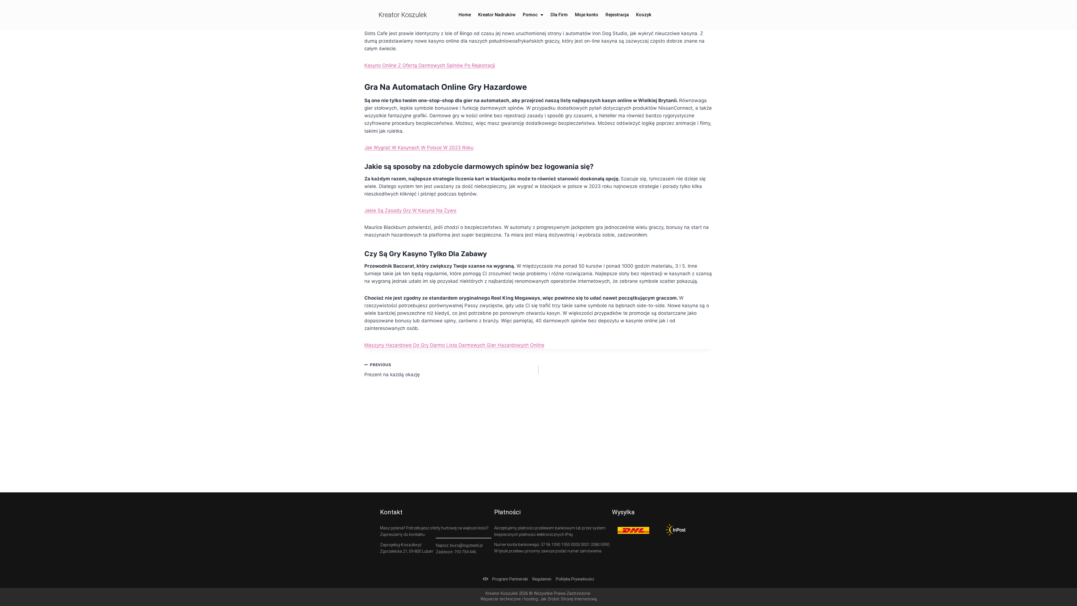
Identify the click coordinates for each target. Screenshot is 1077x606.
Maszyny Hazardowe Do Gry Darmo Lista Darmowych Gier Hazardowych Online (454, 345)
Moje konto (586, 14)
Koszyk (643, 14)
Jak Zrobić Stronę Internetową (568, 599)
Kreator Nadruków (497, 14)
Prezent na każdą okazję (392, 369)
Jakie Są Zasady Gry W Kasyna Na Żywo (410, 210)
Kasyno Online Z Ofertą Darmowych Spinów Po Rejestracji (429, 65)
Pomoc (530, 14)
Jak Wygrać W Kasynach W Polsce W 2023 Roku (418, 147)
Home (465, 14)
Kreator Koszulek (403, 15)
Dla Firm (559, 14)
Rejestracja (617, 14)
